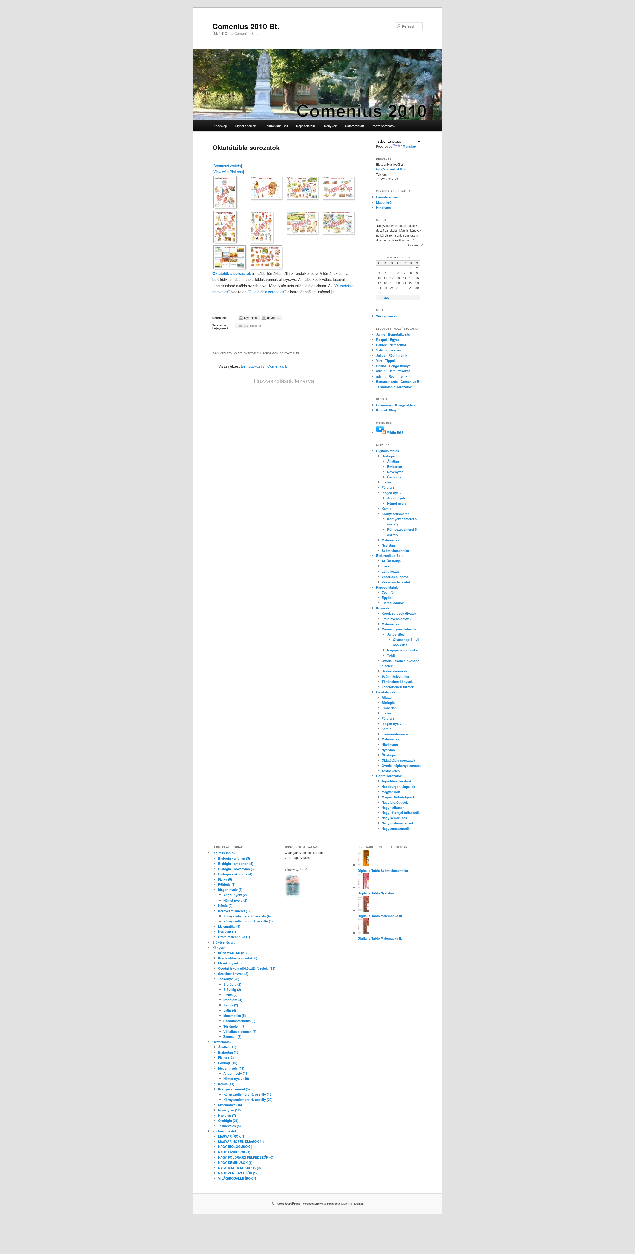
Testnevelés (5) (229, 1125)
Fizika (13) (226, 1057)
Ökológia (389, 755)
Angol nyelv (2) (235, 894)
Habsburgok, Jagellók (398, 786)
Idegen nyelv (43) (231, 1068)
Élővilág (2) (232, 989)
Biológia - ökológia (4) (235, 874)
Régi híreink (397, 355)
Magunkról (384, 202)
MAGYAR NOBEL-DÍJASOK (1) (241, 1141)
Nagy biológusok (395, 802)
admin (381, 371)
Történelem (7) (234, 1026)
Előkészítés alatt (224, 942)
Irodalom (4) (232, 999)
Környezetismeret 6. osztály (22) (247, 1099)
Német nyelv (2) (235, 900)
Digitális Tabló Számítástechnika (383, 870)
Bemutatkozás (387, 197)
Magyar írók (391, 791)
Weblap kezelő (387, 316)
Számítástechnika (395, 550)
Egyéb (395, 339)
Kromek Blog (386, 410)
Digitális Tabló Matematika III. (380, 915)
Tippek (390, 360)
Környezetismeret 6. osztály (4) (247, 916)
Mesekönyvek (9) (230, 963)
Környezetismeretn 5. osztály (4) (248, 921)
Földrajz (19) (227, 1062)
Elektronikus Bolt (276, 125)
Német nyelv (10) (236, 1078)
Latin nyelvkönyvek (396, 618)
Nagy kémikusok (394, 817)
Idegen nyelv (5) (230, 889)
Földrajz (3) (226, 884)
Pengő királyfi (400, 365)
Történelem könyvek (397, 681)
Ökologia (394, 477)
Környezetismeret (395, 513)
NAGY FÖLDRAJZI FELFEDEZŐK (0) (245, 1157)
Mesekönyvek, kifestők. (399, 629)
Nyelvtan (388, 545)
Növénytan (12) (229, 1110)
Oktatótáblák (354, 125)
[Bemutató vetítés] (227, 165)
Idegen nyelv (391, 492)
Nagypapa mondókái (403, 650)
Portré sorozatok (383, 125)
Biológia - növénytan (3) (236, 868)
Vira (379, 360)
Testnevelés (391, 770)
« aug (385, 297)
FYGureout (333, 1203)
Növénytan (395, 471)
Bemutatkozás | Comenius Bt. (265, 366)
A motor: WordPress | (293, 1203)
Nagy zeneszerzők (396, 828)
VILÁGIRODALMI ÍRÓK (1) (237, 1178)
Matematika (390, 540)
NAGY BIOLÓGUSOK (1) (236, 1146)
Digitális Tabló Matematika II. (380, 938)
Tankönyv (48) (228, 978)
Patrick (381, 344)
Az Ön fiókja (391, 560)
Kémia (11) (226, 1083)
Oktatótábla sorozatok (231, 273)
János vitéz (396, 634)
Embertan (394, 466)
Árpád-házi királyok (397, 781)
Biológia (388, 456)
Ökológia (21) (228, 1120)
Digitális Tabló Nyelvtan (376, 893)
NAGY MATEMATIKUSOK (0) (239, 1167)
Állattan (393, 461)
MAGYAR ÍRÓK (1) (231, 1136)
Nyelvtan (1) (227, 931)
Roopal (381, 339)
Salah (380, 350)
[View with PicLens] (228, 171)
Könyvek (330, 125)
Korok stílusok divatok (399, 613)
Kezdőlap (220, 125)
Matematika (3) (229, 926)
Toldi (391, 655)
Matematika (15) (230, 1104)
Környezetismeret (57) (234, 1089)
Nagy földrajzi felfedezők (401, 812)
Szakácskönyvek (394, 671)
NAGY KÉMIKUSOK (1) (235, 1162)
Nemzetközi (399, 344)
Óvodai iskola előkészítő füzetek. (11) (246, 968)
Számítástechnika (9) (239, 1020)
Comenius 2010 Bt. (245, 26)
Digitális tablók (245, 125)
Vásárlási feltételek (396, 582)
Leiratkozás (390, 571)
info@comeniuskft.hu (391, 169)
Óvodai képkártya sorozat (401, 765)
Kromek (359, 1203)
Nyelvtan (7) (227, 1115)
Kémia (386, 508)
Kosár (386, 566)
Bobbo (381, 365)
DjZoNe (318, 1203)
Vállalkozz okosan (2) (239, 1031)
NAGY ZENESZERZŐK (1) (237, 1173)
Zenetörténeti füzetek (398, 686)
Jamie (380, 334)
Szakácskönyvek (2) (233, 973)
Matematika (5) (234, 1015)
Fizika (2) (230, 994)
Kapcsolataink (306, 125)
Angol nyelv (396, 498)
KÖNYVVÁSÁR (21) (232, 952)
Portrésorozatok (224, 1131)
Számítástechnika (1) (234, 936)
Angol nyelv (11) (235, 1073)
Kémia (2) (225, 905)
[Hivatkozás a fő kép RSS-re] (381, 432)
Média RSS (395, 432)
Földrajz (388, 487)
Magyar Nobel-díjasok (398, 797)
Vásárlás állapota (395, 576)
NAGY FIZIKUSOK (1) (234, 1152)
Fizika (386, 482)
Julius (380, 355)
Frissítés (394, 350)
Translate (409, 146)
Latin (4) (229, 1010)
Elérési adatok (393, 602)
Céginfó (388, 592)
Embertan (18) (228, 1052)
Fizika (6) (225, 879)
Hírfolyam (383, 207)
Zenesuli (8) (232, 1036)
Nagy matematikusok (398, 823)
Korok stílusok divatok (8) (237, 958)
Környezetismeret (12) (234, 910)
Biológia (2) (232, 984)
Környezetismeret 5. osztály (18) (247, 1094)
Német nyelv (396, 503)
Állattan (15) (227, 1047)
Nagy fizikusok (393, 807)
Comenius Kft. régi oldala (395, 405)
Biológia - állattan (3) (234, 858)
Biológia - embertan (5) (235, 863)
